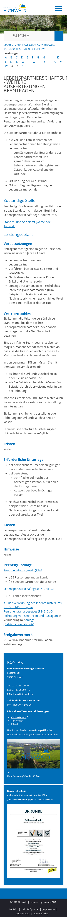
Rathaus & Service (29, 44)
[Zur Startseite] (25, 8)
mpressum (49, 909)
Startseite (10, 44)
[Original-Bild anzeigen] (33, 877)
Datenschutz (22, 913)
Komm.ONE (50, 902)
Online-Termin (18, 717)
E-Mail (14, 724)
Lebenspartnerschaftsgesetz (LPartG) (29, 589)
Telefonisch (17, 720)
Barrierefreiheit (41, 913)
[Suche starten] (58, 36)
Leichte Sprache (30, 909)
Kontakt (13, 909)
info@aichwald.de (24, 694)
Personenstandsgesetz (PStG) (23, 570)
